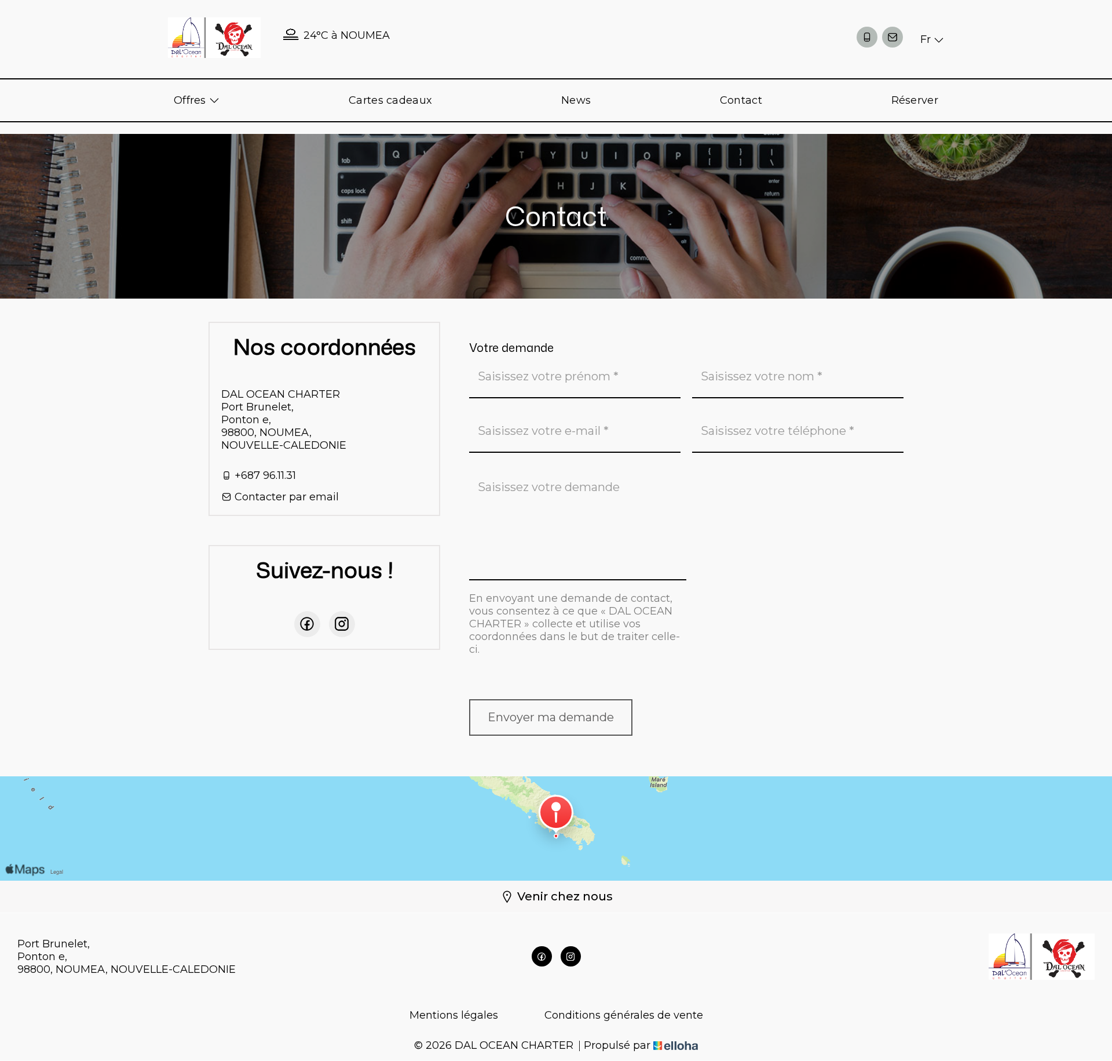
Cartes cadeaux (390, 100)
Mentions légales (453, 1015)
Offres (191, 100)
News (576, 100)
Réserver (914, 100)
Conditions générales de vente (623, 1015)
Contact (741, 100)
